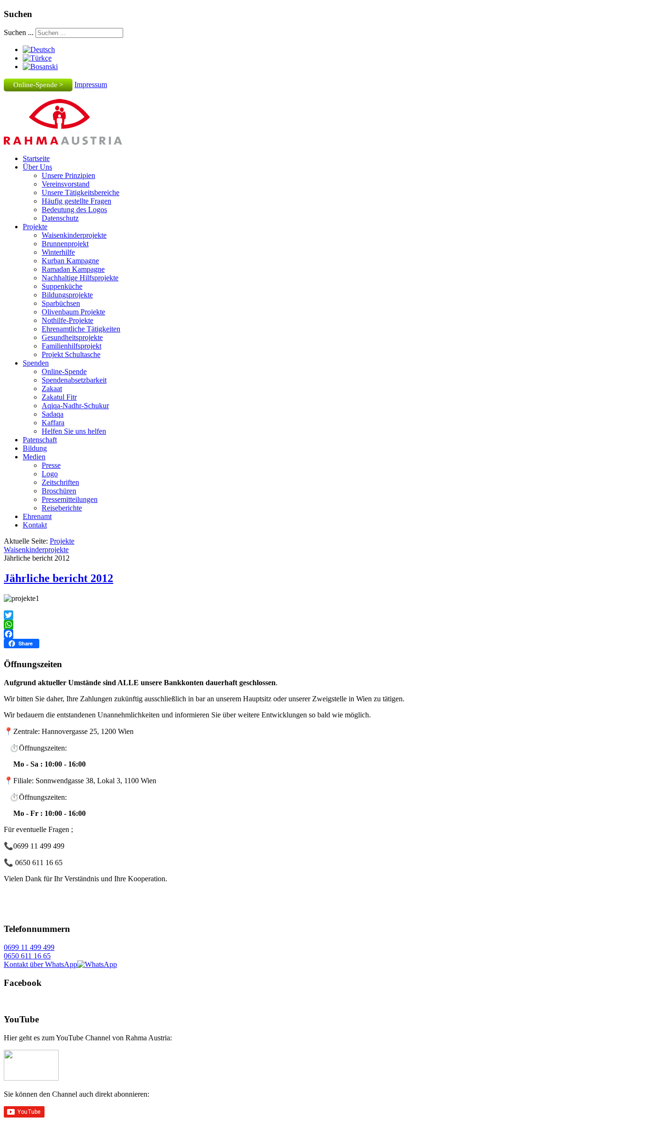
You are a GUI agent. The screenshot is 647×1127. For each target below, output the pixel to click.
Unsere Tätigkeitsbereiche (80, 192)
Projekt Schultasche (71, 354)
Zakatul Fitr (59, 397)
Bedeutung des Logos (74, 210)
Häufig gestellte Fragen (76, 201)
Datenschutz (60, 218)
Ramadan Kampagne (73, 269)
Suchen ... (19, 32)
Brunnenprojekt (65, 244)
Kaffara (53, 423)
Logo (50, 474)
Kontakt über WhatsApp (40, 964)
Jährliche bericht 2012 (58, 578)
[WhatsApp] (323, 624)
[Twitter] (323, 615)
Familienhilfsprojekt (71, 346)
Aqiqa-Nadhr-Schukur (75, 406)
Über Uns (37, 167)
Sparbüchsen (61, 303)
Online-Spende (64, 371)
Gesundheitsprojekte (72, 337)
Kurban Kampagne (70, 261)
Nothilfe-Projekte (67, 320)
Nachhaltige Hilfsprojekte (80, 278)
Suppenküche (62, 286)
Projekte (35, 227)
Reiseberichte (62, 508)
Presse (51, 465)
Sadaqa (52, 414)
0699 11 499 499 (29, 947)
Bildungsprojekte (67, 295)
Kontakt (35, 525)
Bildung (35, 448)
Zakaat (52, 389)
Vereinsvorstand (66, 184)
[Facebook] (323, 634)
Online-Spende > (38, 85)
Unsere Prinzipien (68, 175)
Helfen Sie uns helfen (74, 431)
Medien (34, 457)
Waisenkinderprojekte (74, 235)
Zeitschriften (60, 482)
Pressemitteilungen (70, 499)
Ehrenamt (37, 516)
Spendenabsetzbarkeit (74, 380)
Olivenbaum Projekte (73, 312)
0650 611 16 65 (27, 956)
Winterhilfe (58, 252)
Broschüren (59, 491)
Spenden (36, 363)
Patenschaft (40, 440)
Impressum (90, 84)
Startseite (36, 158)
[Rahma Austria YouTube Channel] (31, 1078)
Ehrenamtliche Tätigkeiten (81, 329)
